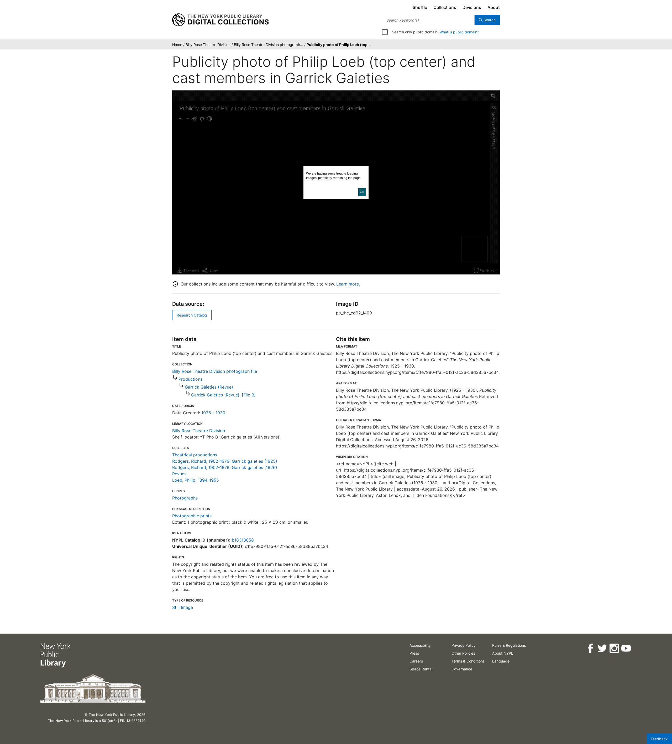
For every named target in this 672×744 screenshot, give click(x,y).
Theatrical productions (194, 454)
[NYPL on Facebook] (590, 648)
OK (362, 192)
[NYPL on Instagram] (614, 648)
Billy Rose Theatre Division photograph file (214, 371)
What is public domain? (459, 32)
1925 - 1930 (213, 412)
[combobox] (428, 20)
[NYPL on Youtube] (626, 648)
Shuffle (420, 7)
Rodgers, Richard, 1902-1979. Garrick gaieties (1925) (224, 461)
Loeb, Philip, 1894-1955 (195, 480)
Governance (462, 669)
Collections (444, 7)
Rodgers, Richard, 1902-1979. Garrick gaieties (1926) (224, 467)
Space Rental (421, 669)
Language (501, 661)
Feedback (659, 739)
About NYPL (502, 653)
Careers (416, 661)
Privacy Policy (464, 645)
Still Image (182, 607)
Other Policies (463, 653)
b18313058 (243, 540)
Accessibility (420, 645)
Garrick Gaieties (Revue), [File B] (223, 395)
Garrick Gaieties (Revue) (209, 387)
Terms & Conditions (468, 661)
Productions (190, 379)
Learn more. (348, 284)
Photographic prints (192, 515)
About (493, 7)
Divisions (472, 7)
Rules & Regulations (509, 645)
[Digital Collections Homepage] (220, 20)
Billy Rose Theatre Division (198, 430)
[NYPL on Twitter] (602, 648)
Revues (179, 473)
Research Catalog (192, 315)
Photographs (185, 498)
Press (414, 653)
